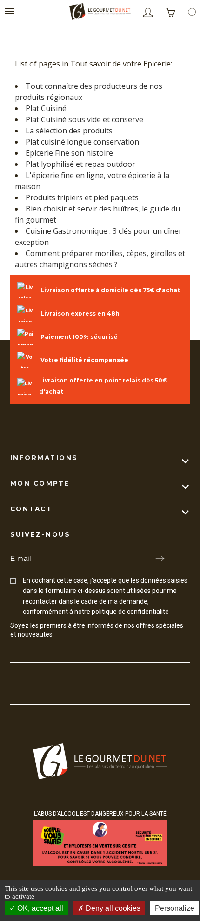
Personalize (174, 908)
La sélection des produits (69, 130)
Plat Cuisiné (46, 108)
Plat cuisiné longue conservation (82, 142)
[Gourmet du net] (100, 12)
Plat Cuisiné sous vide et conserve (84, 119)
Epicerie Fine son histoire (69, 153)
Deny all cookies (112, 908)
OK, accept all (39, 908)
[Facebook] (14, 652)
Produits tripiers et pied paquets (82, 197)
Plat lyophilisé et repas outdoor (80, 164)
